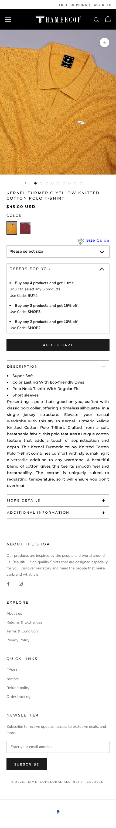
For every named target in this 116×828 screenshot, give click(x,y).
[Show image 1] (35, 183)
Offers (11, 670)
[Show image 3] (47, 183)
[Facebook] (8, 583)
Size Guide (98, 240)
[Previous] (25, 183)
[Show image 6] (64, 183)
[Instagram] (21, 583)
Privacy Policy (17, 640)
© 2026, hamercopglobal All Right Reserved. (58, 782)
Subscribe (26, 764)
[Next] (91, 183)
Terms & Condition (22, 631)
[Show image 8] (75, 183)
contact (12, 678)
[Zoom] (104, 42)
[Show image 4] (52, 183)
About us (14, 613)
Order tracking (18, 696)
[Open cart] (108, 19)
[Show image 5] (58, 183)
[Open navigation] (8, 19)
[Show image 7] (69, 183)
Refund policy (17, 687)
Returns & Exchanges (24, 622)
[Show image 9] (81, 183)
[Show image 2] (41, 183)
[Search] (96, 19)
